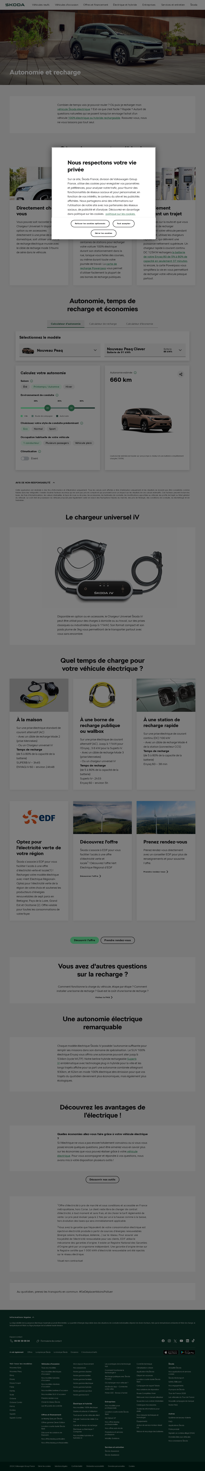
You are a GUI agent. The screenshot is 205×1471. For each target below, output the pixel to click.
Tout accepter (124, 223)
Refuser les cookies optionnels (90, 223)
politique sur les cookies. (120, 213)
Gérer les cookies (103, 233)
